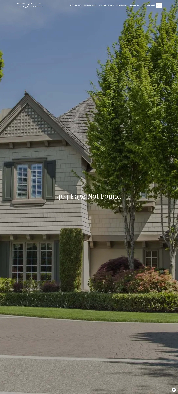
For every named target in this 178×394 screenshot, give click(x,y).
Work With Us (75, 5)
